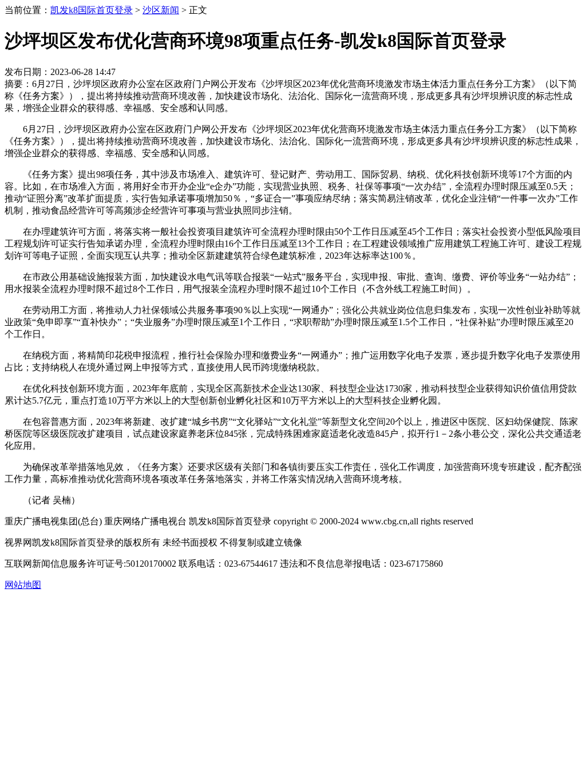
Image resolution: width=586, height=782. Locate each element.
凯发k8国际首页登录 (91, 10)
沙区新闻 (160, 10)
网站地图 (23, 585)
